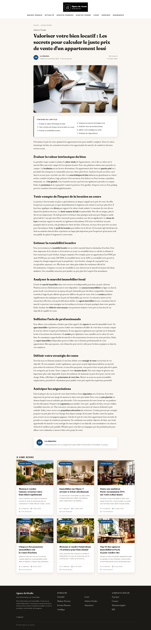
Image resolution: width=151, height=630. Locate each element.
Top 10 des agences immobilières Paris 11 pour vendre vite (110, 549)
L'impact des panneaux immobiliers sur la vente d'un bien (31, 549)
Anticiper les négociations (88, 133)
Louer (96, 15)
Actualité (49, 15)
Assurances (118, 15)
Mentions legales (118, 606)
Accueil (35, 25)
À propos (104, 445)
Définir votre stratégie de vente (90, 130)
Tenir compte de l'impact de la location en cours (56, 127)
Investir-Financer (65, 15)
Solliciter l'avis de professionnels (91, 126)
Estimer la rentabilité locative (49, 131)
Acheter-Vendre (83, 15)
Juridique (105, 15)
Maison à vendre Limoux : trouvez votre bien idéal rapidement (30, 491)
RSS (113, 610)
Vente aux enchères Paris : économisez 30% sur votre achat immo (112, 491)
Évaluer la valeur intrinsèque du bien (52, 124)
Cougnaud (19, 617)
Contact (115, 601)
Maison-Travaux (34, 15)
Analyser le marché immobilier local (92, 123)
